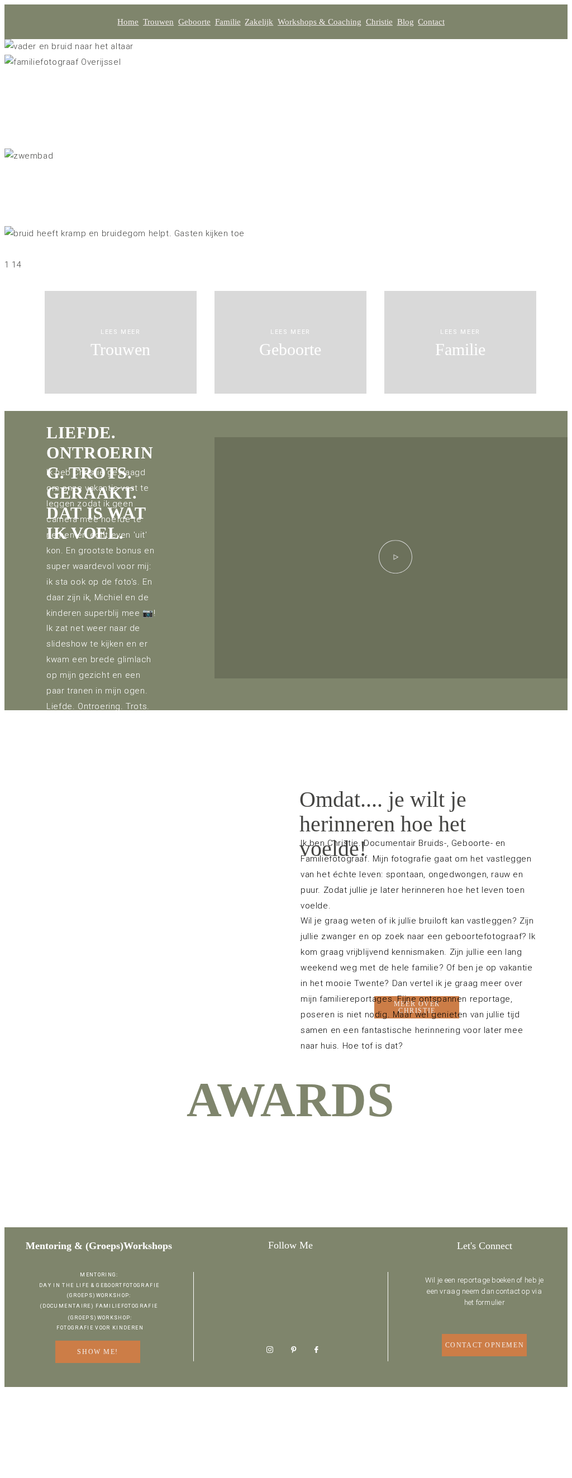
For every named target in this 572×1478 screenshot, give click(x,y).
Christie (379, 21)
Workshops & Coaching (319, 21)
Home (128, 21)
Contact (431, 21)
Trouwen (158, 21)
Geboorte (194, 21)
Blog (405, 21)
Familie (228, 21)
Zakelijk (259, 21)
